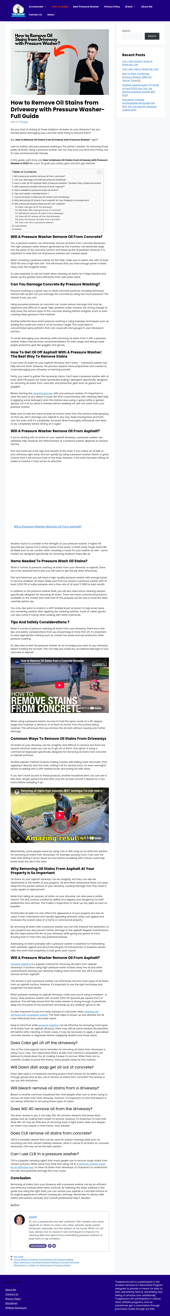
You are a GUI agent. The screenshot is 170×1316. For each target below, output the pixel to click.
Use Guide (18, 1256)
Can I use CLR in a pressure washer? (36, 222)
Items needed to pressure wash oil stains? (36, 190)
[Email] (54, 1246)
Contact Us (35, 14)
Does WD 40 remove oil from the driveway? (39, 216)
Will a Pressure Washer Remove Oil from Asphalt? (39, 203)
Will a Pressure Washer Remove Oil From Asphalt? (48, 526)
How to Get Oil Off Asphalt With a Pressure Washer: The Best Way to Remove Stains (57, 183)
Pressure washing (21, 964)
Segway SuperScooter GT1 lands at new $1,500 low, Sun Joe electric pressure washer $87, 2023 (140, 90)
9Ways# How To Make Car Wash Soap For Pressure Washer (42, 1265)
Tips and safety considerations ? (31, 193)
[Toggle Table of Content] (98, 172)
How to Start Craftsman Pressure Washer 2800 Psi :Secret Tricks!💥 (136, 77)
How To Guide (60, 6)
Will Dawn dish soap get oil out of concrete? (40, 210)
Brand (128, 6)
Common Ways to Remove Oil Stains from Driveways (41, 197)
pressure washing (48, 1025)
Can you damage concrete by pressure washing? (40, 179)
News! (50, 14)
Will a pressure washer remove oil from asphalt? (39, 186)
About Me (146, 6)
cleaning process (42, 393)
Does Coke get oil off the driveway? (35, 207)
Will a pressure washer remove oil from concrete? (39, 176)
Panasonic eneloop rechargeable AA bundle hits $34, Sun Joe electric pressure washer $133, (139, 105)
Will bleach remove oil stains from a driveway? (41, 213)
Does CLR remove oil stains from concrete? (39, 219)
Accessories (36, 6)
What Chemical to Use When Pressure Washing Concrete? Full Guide (46, 1262)
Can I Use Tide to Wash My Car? (140, 69)
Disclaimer (11, 1303)
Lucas (25, 122)
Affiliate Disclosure (16, 1307)
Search (126, 30)
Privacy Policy (112, 6)
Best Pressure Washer (86, 6)
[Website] (50, 1246)
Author (18, 229)
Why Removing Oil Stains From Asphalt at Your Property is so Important (51, 200)
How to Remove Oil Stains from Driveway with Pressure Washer (44, 1259)
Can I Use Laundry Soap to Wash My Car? (137, 63)
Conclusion (21, 226)
